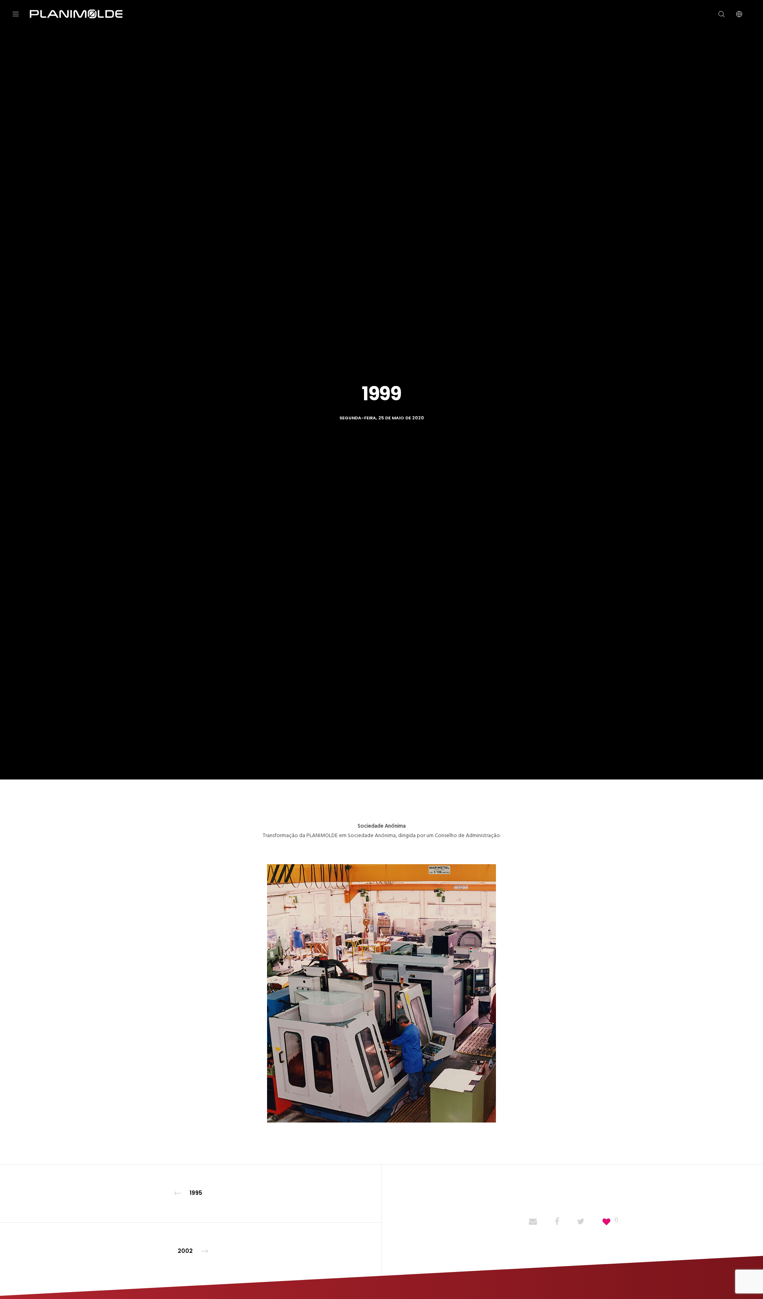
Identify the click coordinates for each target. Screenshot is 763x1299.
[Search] (716, 14)
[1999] (533, 1222)
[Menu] (21, 14)
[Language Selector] (734, 14)
